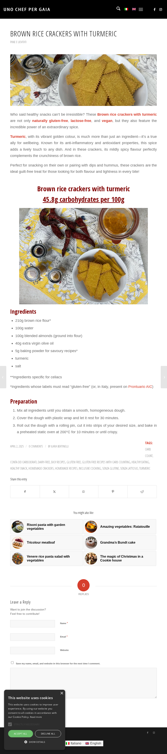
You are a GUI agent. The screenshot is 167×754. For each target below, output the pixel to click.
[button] (34, 742)
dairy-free (44, 462)
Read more (36, 716)
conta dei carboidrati (23, 462)
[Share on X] (54, 491)
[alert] (34, 720)
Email (64, 636)
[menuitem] (116, 9)
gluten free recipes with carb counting (106, 462)
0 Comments (36, 446)
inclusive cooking (90, 468)
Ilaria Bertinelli (60, 446)
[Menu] (141, 9)
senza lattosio (129, 468)
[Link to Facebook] (155, 9)
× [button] (61, 693)
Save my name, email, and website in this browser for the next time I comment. (58, 663)
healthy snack (18, 468)
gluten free (74, 462)
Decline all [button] (48, 733)
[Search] (116, 9)
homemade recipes (66, 468)
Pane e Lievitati (18, 42)
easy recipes (58, 462)
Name (64, 623)
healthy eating (140, 462)
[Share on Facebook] (25, 491)
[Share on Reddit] (142, 491)
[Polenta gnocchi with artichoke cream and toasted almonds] (3, 377)
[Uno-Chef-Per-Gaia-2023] (26, 9)
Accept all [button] (20, 733)
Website (64, 650)
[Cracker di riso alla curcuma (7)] (83, 80)
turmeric (144, 468)
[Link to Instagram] (161, 9)
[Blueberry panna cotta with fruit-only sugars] (164, 377)
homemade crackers (41, 468)
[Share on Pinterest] (112, 491)
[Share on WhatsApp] (83, 491)
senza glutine (110, 468)
